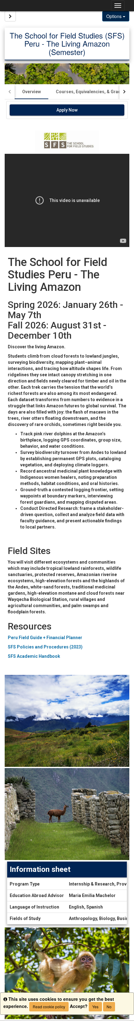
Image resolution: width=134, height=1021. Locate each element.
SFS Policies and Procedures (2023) (45, 646)
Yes (95, 1006)
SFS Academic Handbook (34, 656)
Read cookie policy (49, 1006)
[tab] (31, 91)
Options (114, 16)
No (109, 1006)
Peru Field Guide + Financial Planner (45, 637)
